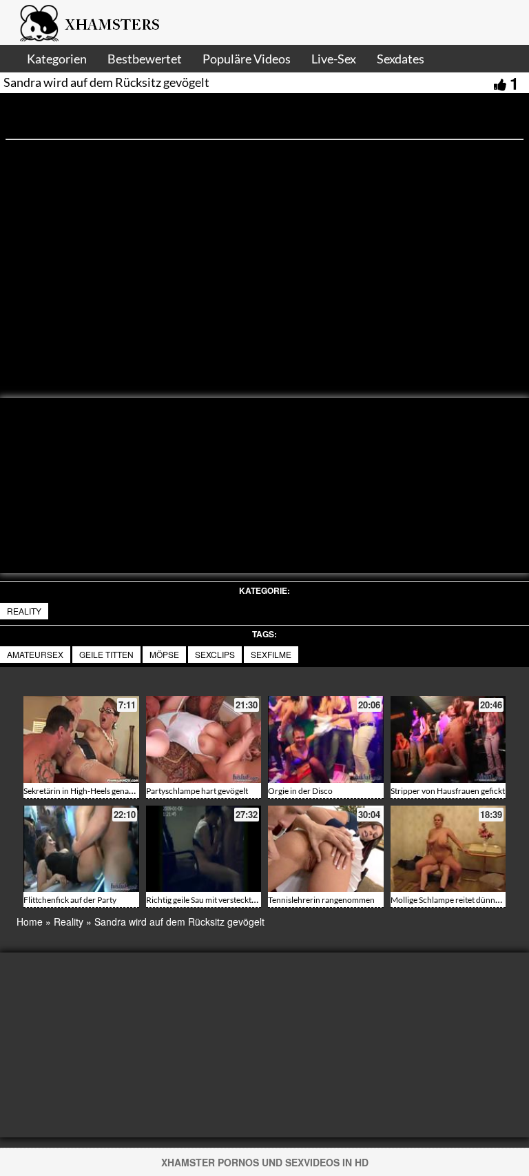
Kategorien (57, 58)
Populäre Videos (247, 58)
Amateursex (35, 654)
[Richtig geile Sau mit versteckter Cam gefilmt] (204, 849)
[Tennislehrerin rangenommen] (326, 849)
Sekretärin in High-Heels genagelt (82, 791)
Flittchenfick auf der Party (69, 900)
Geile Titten (106, 654)
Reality (24, 611)
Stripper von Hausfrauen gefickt (448, 791)
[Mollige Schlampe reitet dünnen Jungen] (448, 849)
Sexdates (400, 58)
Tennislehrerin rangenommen (321, 900)
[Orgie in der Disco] (326, 739)
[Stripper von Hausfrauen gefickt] (448, 739)
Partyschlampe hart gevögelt (197, 791)
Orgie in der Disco (300, 791)
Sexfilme (271, 654)
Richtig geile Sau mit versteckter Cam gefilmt (224, 900)
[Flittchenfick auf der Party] (81, 849)
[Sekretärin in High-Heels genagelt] (81, 739)
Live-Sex (333, 58)
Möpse (164, 654)
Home (30, 921)
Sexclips (215, 654)
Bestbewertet (144, 58)
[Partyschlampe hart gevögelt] (204, 739)
